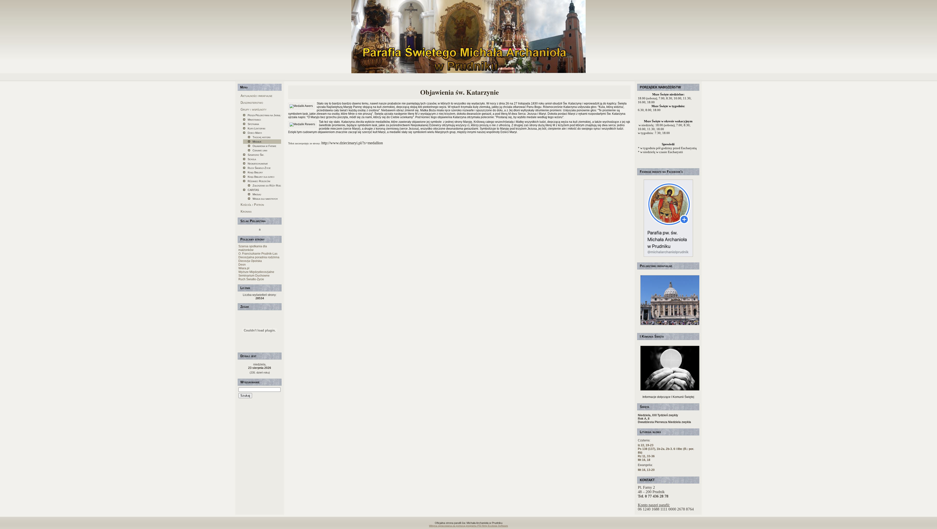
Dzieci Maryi (255, 132)
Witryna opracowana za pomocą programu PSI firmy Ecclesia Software (468, 525)
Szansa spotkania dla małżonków (252, 248)
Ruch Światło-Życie (259, 167)
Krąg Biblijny (255, 172)
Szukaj (245, 395)
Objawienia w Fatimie (264, 146)
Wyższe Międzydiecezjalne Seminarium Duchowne (256, 273)
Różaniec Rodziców (259, 181)
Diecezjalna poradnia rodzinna (258, 257)
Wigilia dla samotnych (265, 198)
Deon (242, 264)
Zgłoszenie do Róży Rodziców (267, 185)
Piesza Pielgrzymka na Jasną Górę (264, 115)
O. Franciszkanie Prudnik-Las (257, 253)
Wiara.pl (243, 268)
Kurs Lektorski (256, 128)
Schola (252, 159)
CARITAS (253, 189)
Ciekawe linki (260, 150)
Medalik (257, 141)
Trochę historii (261, 137)
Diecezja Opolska (250, 261)
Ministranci (254, 119)
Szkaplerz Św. (256, 154)
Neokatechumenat (258, 163)
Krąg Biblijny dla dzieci (261, 176)
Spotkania (253, 124)
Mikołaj (257, 194)
